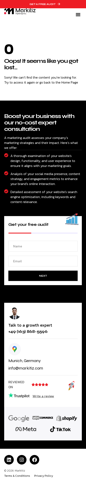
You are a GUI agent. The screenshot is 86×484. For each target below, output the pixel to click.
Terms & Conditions (17, 476)
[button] (78, 14)
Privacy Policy (43, 476)
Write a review (43, 396)
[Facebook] (34, 460)
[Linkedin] (9, 460)
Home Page (69, 82)
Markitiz (20, 470)
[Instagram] (22, 460)
